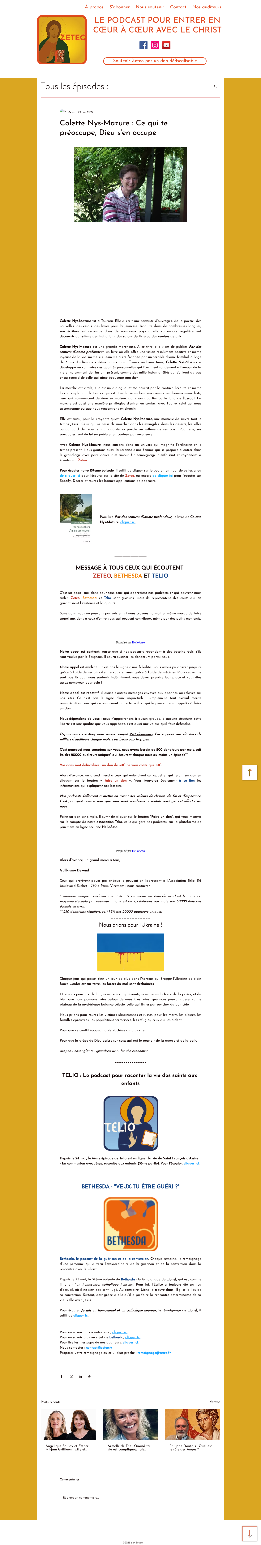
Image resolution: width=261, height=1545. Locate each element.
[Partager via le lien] (90, 1376)
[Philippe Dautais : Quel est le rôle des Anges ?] (192, 1424)
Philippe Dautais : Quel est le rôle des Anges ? (190, 1448)
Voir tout (215, 1401)
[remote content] (130, 270)
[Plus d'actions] (199, 112)
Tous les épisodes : (75, 86)
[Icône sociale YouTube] (166, 45)
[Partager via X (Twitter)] (71, 1376)
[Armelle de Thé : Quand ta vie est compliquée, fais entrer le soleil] (130, 1424)
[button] (215, 85)
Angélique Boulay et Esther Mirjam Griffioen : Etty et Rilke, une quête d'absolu (66, 1448)
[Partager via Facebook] (61, 1376)
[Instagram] (155, 45)
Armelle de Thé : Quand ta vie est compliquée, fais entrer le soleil (129, 1448)
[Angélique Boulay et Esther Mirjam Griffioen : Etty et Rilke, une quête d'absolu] (68, 1424)
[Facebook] (143, 45)
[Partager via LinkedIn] (80, 1376)
